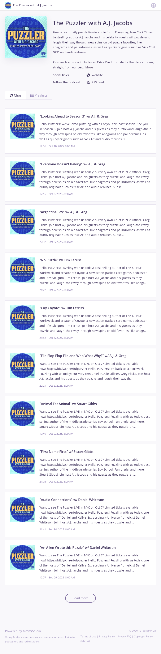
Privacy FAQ (124, 636)
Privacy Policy (107, 636)
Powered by (14, 631)
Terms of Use (88, 636)
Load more (80, 598)
